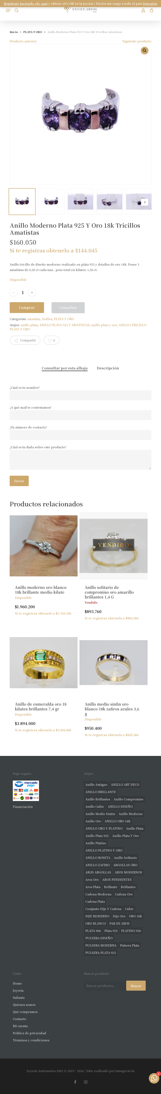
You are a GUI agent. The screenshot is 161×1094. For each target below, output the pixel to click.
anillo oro (93, 821)
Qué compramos (25, 1012)
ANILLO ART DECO (125, 784)
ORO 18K (135, 916)
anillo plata (29, 325)
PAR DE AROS (119, 923)
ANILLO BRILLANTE (100, 792)
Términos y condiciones (31, 1040)
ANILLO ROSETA (97, 858)
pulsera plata (129, 945)
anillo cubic (94, 806)
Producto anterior (23, 41)
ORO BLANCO (95, 923)
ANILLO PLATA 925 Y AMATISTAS (64, 325)
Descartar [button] (150, 3)
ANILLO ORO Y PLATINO (103, 828)
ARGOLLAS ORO (125, 865)
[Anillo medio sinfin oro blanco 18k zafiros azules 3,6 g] (113, 662)
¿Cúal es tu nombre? (25, 387)
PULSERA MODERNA (100, 945)
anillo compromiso (128, 799)
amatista (33, 319)
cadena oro (124, 894)
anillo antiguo (96, 784)
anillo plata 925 (97, 836)
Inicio (14, 32)
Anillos (47, 319)
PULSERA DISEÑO (99, 938)
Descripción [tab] (108, 367)
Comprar (27, 307)
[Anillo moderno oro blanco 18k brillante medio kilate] (44, 546)
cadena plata (95, 901)
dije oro (119, 916)
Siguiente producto (136, 41)
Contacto (19, 1019)
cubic (129, 909)
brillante (110, 887)
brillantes (128, 887)
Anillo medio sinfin (100, 814)
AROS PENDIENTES (117, 879)
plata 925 (111, 931)
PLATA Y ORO (32, 32)
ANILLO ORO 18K (118, 821)
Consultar (68, 307)
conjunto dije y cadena (103, 909)
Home (17, 983)
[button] (8, 10)
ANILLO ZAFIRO (97, 865)
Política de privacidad (29, 1033)
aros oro (92, 879)
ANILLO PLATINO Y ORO (103, 850)
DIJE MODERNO (97, 916)
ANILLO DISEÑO (120, 806)
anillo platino (95, 843)
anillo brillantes (97, 799)
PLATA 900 (93, 931)
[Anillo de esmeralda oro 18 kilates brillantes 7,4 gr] (44, 662)
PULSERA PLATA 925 (100, 953)
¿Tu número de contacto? (28, 427)
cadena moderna (98, 894)
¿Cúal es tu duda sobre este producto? (38, 447)
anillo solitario (125, 858)
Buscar (136, 986)
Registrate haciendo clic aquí (26, 3)
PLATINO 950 (131, 931)
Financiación (23, 807)
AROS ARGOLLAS (98, 872)
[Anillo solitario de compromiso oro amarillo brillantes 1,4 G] (113, 546)
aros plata (92, 887)
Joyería (18, 990)
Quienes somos (24, 1005)
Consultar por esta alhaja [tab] (65, 367)
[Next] (144, 202)
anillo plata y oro (104, 325)
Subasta (19, 997)
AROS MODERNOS (128, 872)
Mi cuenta (20, 1026)
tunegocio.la (125, 1071)
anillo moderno (131, 814)
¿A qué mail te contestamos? (30, 407)
